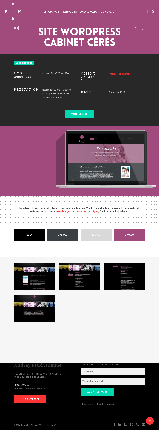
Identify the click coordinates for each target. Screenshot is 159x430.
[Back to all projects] (16, 27)
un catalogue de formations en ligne (77, 211)
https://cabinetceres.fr (120, 74)
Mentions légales (105, 404)
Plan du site (88, 404)
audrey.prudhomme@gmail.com (30, 388)
